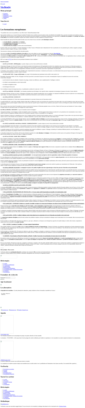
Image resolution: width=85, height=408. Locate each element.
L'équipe (5, 383)
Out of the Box (57, 53)
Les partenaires (6, 384)
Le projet (5, 263)
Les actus (5, 370)
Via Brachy (6, 7)
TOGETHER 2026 (5, 334)
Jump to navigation (4, 1)
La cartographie (6, 266)
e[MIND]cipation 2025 (5, 360)
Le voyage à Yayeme (7, 382)
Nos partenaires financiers (8, 374)
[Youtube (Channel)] (22, 310)
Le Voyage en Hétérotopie (8, 264)
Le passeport (5, 270)
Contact (4, 18)
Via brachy (5, 13)
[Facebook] (4, 310)
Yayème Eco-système (7, 16)
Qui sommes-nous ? (7, 372)
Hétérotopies (5, 14)
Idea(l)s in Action (6, 267)
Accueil (4, 24)
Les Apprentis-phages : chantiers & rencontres (12, 269)
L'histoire (5, 371)
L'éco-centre (5, 380)
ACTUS (9, 59)
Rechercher (3, 277)
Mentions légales (62, 406)
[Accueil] (3, 3)
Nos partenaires (6, 272)
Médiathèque (6, 17)
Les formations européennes (9, 268)
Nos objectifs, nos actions (8, 369)
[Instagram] (12, 310)
